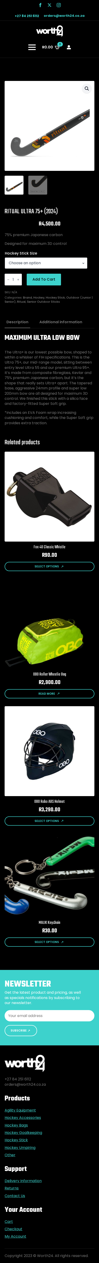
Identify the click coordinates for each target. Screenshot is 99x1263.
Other (10, 1155)
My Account (15, 1236)
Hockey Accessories (23, 1117)
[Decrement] (8, 279)
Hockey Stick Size (21, 253)
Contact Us (15, 1195)
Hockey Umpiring (20, 1147)
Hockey (38, 297)
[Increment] (18, 279)
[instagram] (58, 5)
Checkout (13, 1229)
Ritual (21, 302)
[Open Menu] (32, 47)
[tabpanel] (49, 380)
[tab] (17, 322)
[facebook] (40, 5)
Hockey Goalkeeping (23, 1132)
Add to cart (43, 279)
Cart (9, 1221)
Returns (12, 1188)
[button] (87, 88)
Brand (27, 297)
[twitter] (49, 5)
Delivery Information (23, 1180)
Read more (46, 694)
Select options (47, 566)
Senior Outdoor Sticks (43, 302)
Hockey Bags (16, 1125)
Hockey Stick (55, 297)
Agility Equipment (20, 1110)
